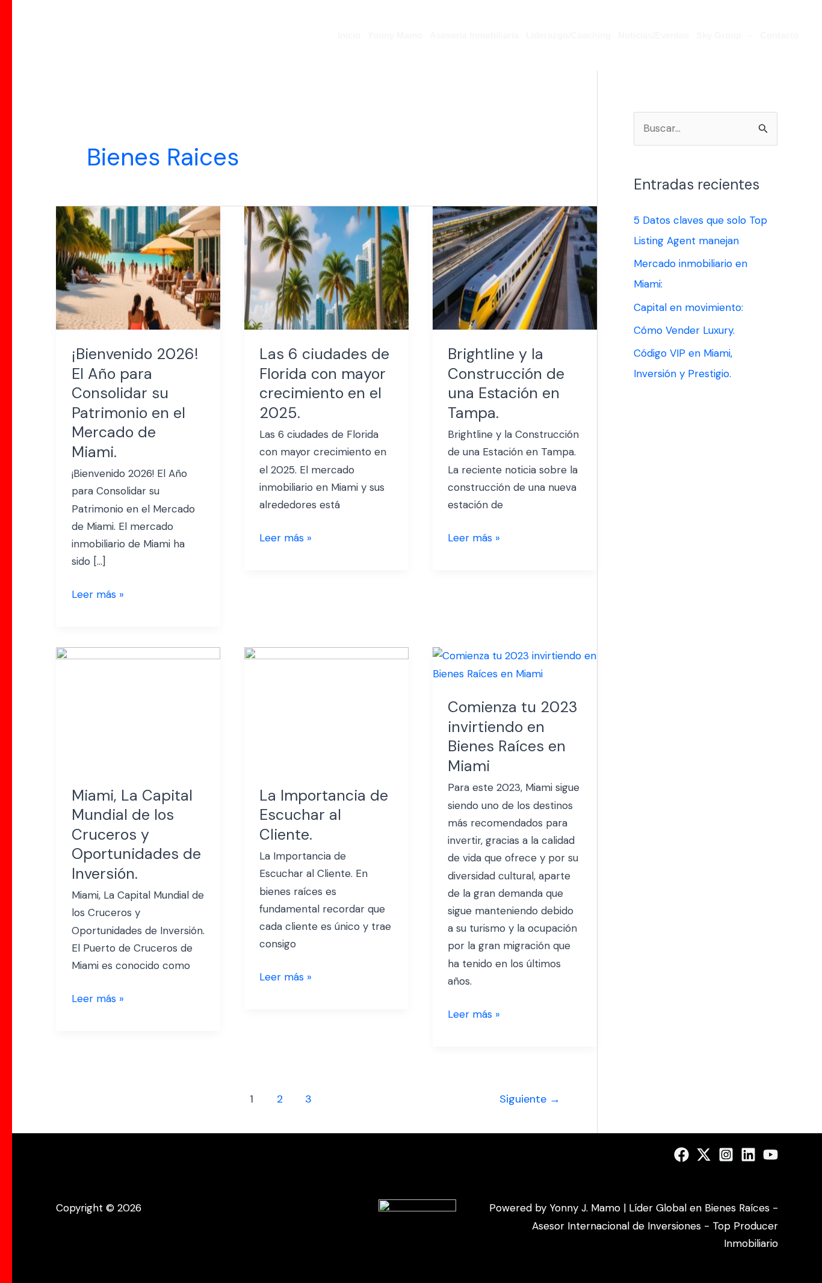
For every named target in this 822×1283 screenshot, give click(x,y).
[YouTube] (770, 1154)
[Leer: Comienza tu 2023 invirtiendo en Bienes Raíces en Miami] (515, 664)
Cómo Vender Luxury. (684, 330)
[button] (747, 35)
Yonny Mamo (395, 35)
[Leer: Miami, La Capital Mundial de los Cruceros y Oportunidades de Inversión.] (138, 708)
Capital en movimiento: (688, 307)
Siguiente (529, 1099)
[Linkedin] (748, 1154)
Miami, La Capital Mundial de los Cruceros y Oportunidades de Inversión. (136, 835)
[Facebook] (681, 1154)
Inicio (349, 35)
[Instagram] (726, 1154)
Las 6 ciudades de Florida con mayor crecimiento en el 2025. (324, 383)
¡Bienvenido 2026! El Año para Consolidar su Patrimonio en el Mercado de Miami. (135, 403)
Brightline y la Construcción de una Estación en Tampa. (506, 383)
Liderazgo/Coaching (568, 35)
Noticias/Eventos (653, 35)
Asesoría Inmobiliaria (474, 35)
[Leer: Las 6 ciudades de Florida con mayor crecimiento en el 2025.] (326, 267)
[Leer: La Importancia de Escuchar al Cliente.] (326, 708)
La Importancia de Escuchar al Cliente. (323, 815)
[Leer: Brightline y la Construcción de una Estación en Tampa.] (515, 267)
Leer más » (98, 593)
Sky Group (718, 35)
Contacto (779, 35)
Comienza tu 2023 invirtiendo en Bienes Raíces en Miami (513, 736)
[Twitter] (703, 1154)
